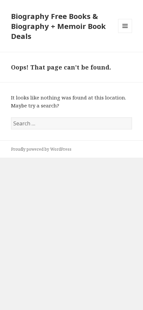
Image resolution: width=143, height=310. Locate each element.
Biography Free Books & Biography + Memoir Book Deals (58, 26)
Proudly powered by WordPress (41, 149)
